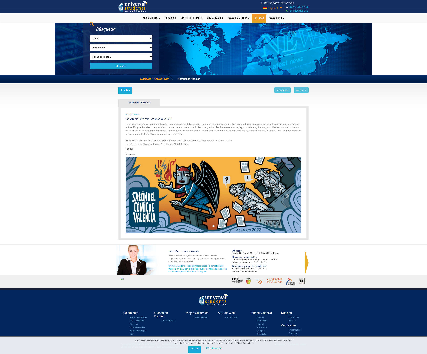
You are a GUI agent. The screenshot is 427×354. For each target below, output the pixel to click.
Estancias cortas (137, 327)
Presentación (295, 330)
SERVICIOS (170, 18)
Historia (260, 317)
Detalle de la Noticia (139, 102)
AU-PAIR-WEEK (215, 18)
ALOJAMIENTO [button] (150, 18)
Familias (134, 324)
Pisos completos (137, 321)
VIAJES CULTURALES (191, 18)
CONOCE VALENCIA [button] (238, 18)
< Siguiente (282, 90)
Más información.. (214, 348)
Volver (126, 90)
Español (273, 8)
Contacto (293, 333)
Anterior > (301, 90)
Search (122, 66)
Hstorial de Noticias (189, 79)
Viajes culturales (200, 317)
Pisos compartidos (138, 317)
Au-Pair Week (231, 317)
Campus (261, 331)
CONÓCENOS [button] (275, 18)
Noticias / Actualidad (154, 79)
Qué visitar (262, 334)
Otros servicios (168, 321)
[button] (139, 195)
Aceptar (194, 348)
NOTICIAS (259, 18)
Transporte (262, 327)
